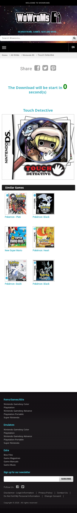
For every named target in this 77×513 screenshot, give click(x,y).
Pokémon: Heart (41, 250)
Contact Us (62, 493)
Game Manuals (11, 461)
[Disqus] (38, 337)
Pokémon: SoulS (13, 284)
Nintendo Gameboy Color (16, 404)
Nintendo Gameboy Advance (18, 410)
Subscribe (66, 479)
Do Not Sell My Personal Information (22, 496)
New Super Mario (13, 250)
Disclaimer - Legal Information (19, 493)
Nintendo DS (28, 55)
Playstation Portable (14, 414)
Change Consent (52, 496)
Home (4, 55)
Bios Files (8, 454)
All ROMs (15, 55)
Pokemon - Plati (13, 217)
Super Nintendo (11, 417)
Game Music (10, 464)
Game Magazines (12, 458)
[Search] (74, 38)
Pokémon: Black (41, 217)
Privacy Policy (45, 493)
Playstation (9, 407)
